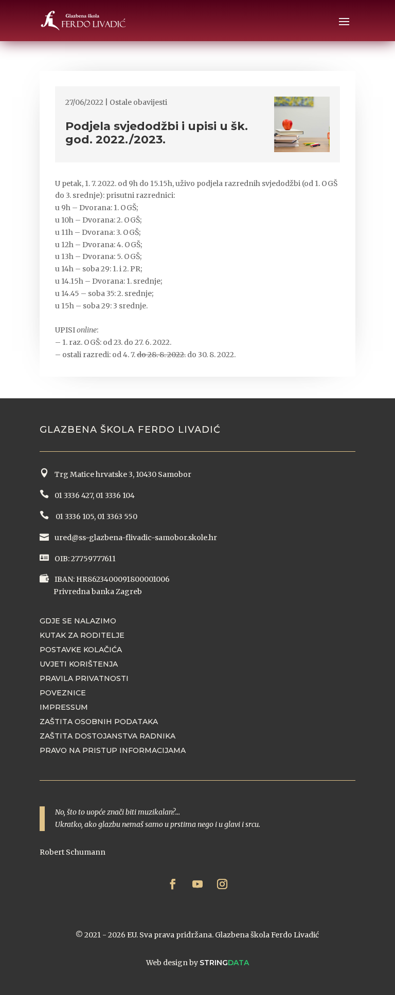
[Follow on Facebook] (173, 884)
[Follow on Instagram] (222, 884)
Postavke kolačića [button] (81, 649)
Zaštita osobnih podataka (99, 721)
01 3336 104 (115, 495)
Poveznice (63, 692)
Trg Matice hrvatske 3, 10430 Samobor (121, 474)
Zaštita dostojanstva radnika (107, 736)
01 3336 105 (74, 516)
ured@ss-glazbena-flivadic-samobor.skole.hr (135, 537)
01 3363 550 (117, 516)
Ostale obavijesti (138, 102)
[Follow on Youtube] (197, 884)
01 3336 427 (72, 495)
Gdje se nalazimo (78, 620)
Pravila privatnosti (84, 678)
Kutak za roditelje (82, 635)
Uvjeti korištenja (79, 664)
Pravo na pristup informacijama (113, 750)
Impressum (64, 707)
